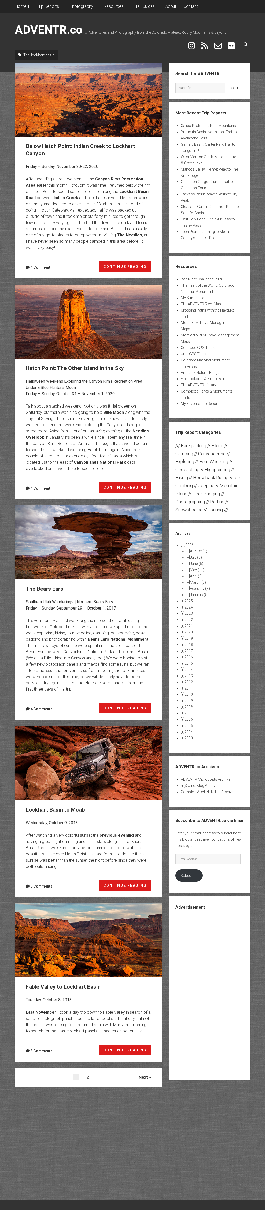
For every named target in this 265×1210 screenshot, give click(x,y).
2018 (189, 645)
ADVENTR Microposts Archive (205, 779)
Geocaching (187, 469)
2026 (189, 545)
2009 (189, 701)
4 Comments (42, 709)
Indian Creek (66, 197)
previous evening (117, 835)
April (196, 576)
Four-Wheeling (213, 461)
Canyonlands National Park (100, 462)
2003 (189, 738)
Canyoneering (212, 453)
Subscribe (189, 876)
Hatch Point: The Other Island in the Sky (88, 321)
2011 (189, 688)
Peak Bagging (206, 493)
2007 (189, 713)
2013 (189, 676)
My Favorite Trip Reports (200, 404)
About (170, 6)
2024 (189, 607)
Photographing (190, 501)
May (197, 570)
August (198, 551)
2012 (189, 682)
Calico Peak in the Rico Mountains (208, 126)
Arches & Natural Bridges (201, 372)
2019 (189, 638)
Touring (215, 509)
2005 (189, 726)
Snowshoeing (189, 509)
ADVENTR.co (49, 30)
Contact (190, 6)
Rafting (217, 501)
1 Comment (40, 267)
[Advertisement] (214, 994)
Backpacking (193, 445)
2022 (189, 620)
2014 (189, 669)
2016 (189, 657)
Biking (217, 445)
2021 (189, 626)
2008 (189, 707)
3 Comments (42, 1051)
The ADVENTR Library (198, 385)
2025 (189, 601)
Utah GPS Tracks (195, 354)
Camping (184, 453)
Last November (41, 1012)
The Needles (129, 235)
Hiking (181, 477)
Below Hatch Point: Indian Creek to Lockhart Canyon (88, 100)
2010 (189, 694)
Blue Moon (113, 412)
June (196, 564)
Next (143, 1077)
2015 (189, 663)
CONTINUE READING (127, 268)
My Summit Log (194, 298)
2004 (189, 732)
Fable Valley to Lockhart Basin (88, 940)
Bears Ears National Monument (118, 639)
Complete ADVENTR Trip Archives (208, 792)
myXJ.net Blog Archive (199, 785)
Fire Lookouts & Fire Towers (203, 379)
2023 (189, 613)
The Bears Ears (88, 542)
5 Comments (42, 886)
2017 (189, 651)
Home (20, 6)
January (199, 595)
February (200, 588)
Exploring (184, 461)
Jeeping (206, 485)
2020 (189, 632)
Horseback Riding (211, 477)
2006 (189, 719)
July (196, 557)
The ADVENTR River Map (201, 304)
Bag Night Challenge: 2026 (202, 279)
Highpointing (217, 469)
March (198, 582)
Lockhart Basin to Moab (88, 763)
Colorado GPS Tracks (199, 348)
